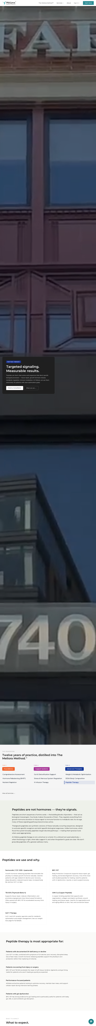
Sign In (76, 3)
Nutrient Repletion (10, 782)
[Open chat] (91, 1021)
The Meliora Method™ (46, 3)
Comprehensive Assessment (14, 774)
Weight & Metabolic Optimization (78, 774)
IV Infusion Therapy (41, 782)
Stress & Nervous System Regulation (48, 778)
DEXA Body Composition (75, 778)
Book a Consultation (14, 388)
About (69, 3)
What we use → (31, 388)
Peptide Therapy (72, 782)
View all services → (8, 793)
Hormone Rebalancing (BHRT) (14, 778)
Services (59, 3)
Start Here (88, 3)
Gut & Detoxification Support (45, 774)
